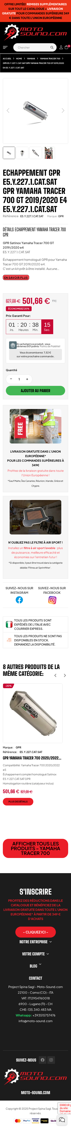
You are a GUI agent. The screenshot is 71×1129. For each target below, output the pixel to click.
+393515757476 (44, 1015)
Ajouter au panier (35, 390)
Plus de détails (18, 801)
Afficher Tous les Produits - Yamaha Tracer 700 (35, 848)
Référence (11, 216)
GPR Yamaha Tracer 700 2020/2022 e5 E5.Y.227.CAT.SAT (31, 758)
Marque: (52, 216)
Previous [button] (55, 675)
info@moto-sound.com (36, 1021)
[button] (35, 932)
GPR (61, 216)
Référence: (10, 752)
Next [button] (65, 675)
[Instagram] (51, 1060)
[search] (52, 47)
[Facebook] (42, 1060)
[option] (32, 747)
